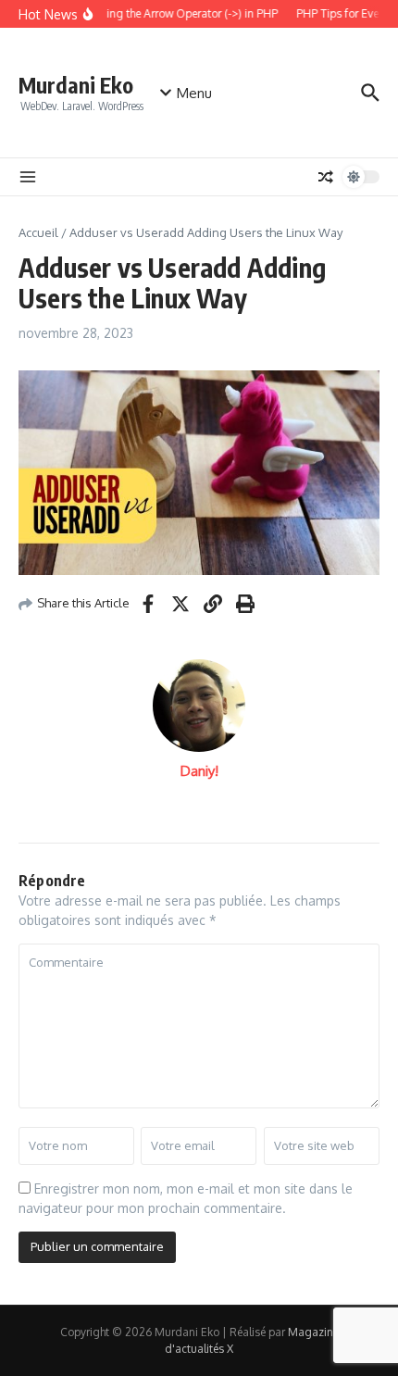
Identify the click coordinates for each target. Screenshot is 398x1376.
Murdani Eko (76, 84)
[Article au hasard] (325, 176)
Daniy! (199, 771)
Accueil (38, 232)
